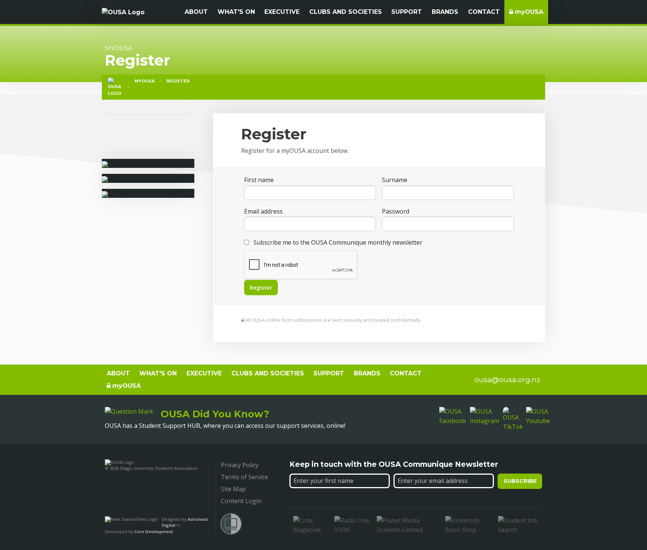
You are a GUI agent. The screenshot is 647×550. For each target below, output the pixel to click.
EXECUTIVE (282, 11)
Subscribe (520, 481)
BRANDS (445, 11)
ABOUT (196, 11)
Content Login (241, 501)
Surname (394, 180)
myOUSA (528, 11)
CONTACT (484, 11)
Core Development (153, 531)
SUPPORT (406, 11)
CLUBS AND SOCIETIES (345, 11)
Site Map (233, 489)
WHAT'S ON (236, 11)
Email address (263, 211)
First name (259, 180)
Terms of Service (244, 477)
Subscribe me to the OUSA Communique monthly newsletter (337, 242)
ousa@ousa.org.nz (507, 379)
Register (177, 81)
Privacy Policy (239, 465)
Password (395, 211)
